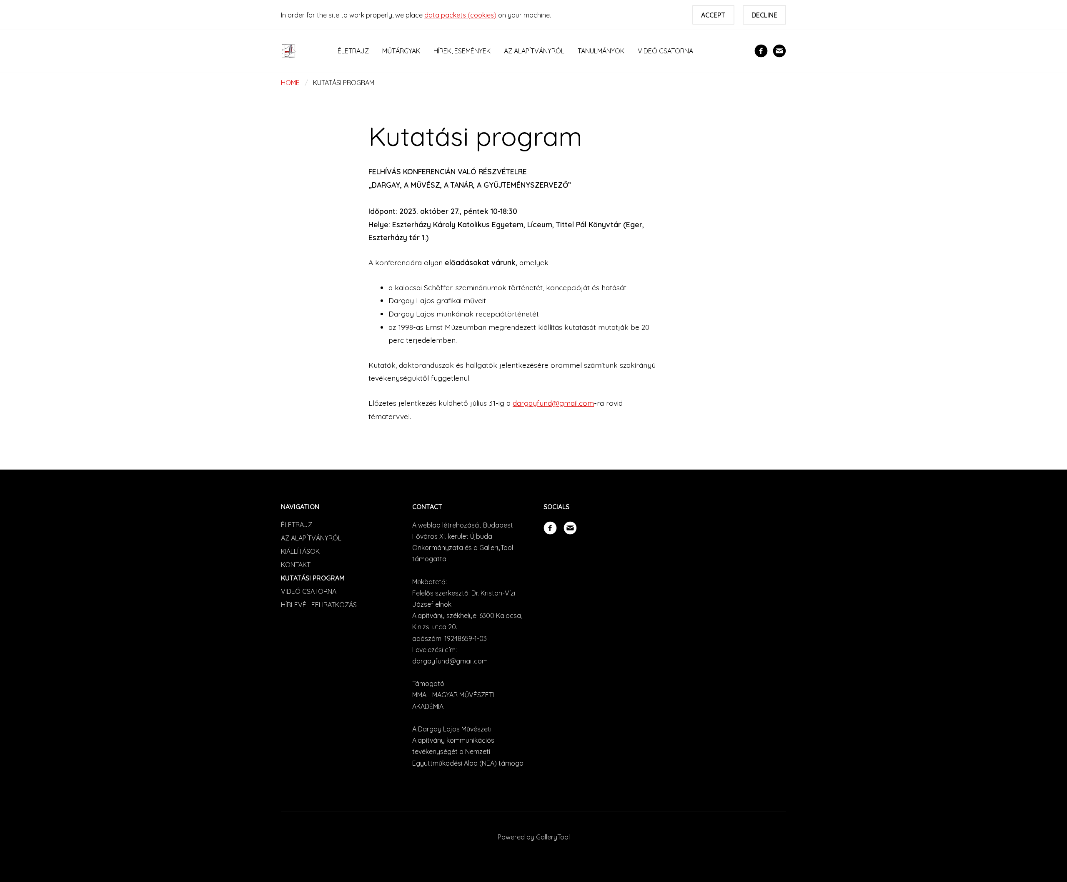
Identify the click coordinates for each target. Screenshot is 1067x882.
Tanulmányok (601, 51)
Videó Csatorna (665, 51)
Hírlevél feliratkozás (319, 604)
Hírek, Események (462, 51)
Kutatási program (313, 578)
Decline (764, 15)
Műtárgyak (401, 51)
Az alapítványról (534, 51)
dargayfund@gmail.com (553, 402)
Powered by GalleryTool (534, 837)
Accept (713, 15)
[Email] (779, 50)
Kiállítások (300, 551)
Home (290, 82)
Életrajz (353, 51)
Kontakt (296, 564)
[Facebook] (761, 50)
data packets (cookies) (460, 15)
